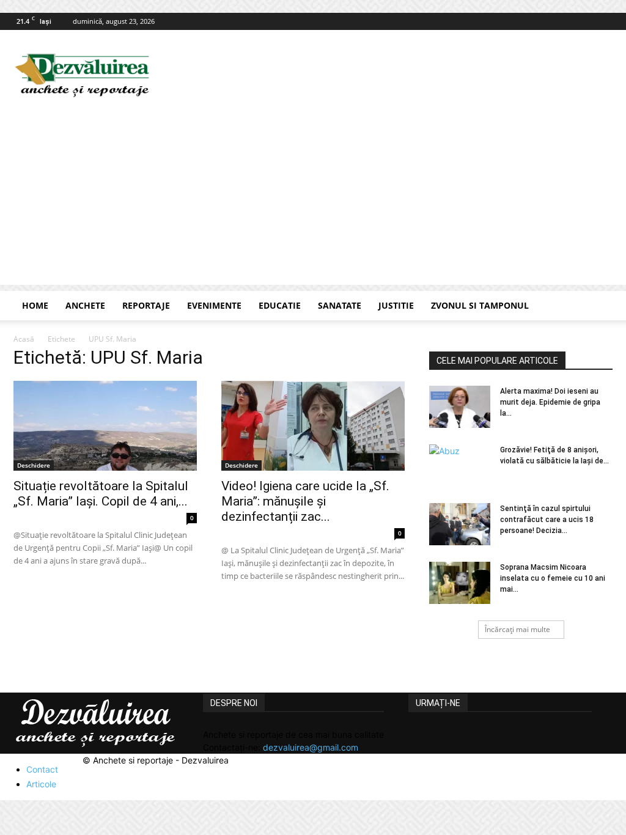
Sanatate (339, 305)
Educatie (280, 305)
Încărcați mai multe (517, 629)
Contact (42, 769)
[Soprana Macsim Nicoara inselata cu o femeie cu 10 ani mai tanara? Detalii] (459, 583)
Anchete (85, 305)
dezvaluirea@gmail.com (310, 747)
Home (35, 305)
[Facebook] (603, 21)
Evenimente (214, 305)
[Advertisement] (313, 199)
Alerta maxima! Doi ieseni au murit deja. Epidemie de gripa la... (550, 402)
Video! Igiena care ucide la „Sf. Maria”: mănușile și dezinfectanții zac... (305, 501)
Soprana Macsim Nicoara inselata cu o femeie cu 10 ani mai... (552, 578)
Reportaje (146, 305)
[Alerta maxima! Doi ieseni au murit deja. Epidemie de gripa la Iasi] (459, 407)
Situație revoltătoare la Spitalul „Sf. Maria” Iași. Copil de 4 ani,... (100, 494)
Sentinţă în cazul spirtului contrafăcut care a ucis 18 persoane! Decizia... (547, 519)
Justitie (396, 305)
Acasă (23, 339)
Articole (41, 784)
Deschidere (33, 465)
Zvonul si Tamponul (480, 305)
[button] (598, 306)
